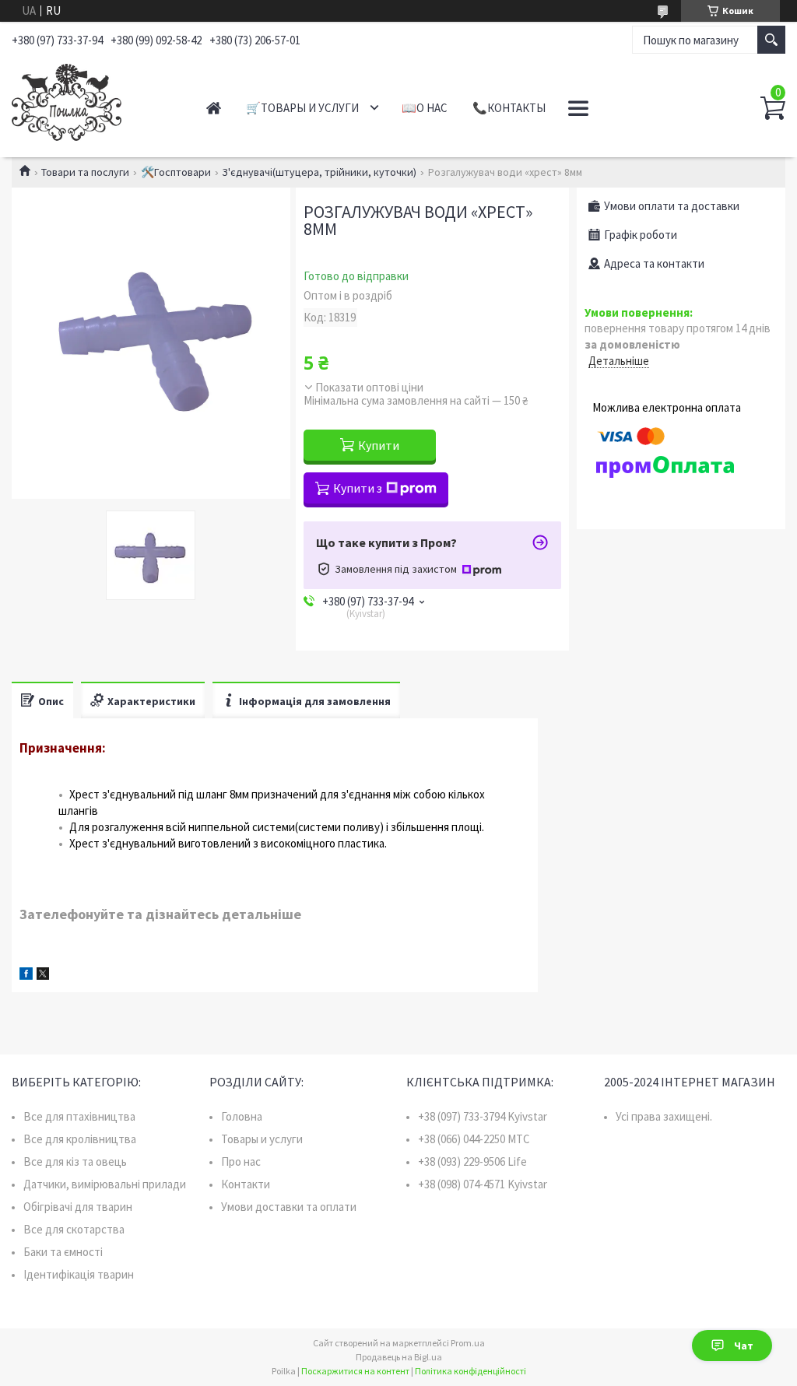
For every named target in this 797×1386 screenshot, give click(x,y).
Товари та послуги (85, 172)
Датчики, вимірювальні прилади (104, 1184)
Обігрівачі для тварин (77, 1206)
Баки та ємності (63, 1251)
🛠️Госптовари (176, 172)
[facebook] (26, 975)
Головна (241, 1116)
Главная (214, 108)
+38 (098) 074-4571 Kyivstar (482, 1184)
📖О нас (425, 107)
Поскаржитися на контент (355, 1371)
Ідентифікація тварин (78, 1274)
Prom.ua (468, 1343)
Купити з (357, 488)
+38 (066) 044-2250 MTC (474, 1139)
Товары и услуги (262, 1139)
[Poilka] (93, 100)
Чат (743, 1346)
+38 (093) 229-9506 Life (472, 1161)
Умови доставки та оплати (288, 1206)
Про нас (241, 1161)
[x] (43, 975)
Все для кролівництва (79, 1139)
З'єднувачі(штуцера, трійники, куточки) (319, 172)
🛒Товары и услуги (302, 107)
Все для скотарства (74, 1229)
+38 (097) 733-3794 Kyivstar (482, 1116)
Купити (378, 445)
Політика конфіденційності (470, 1371)
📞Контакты (509, 107)
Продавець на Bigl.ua (399, 1357)
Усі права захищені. (664, 1116)
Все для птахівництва (79, 1116)
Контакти (245, 1184)
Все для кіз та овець (75, 1161)
